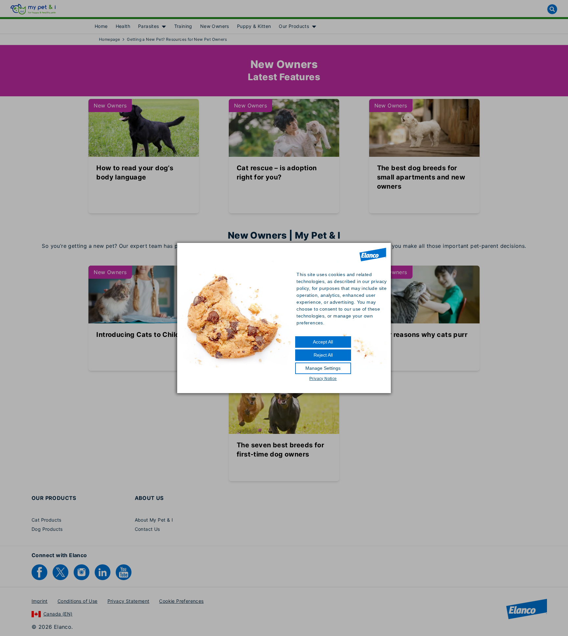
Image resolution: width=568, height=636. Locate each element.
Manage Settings (323, 368)
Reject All (323, 355)
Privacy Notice (323, 378)
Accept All (323, 341)
